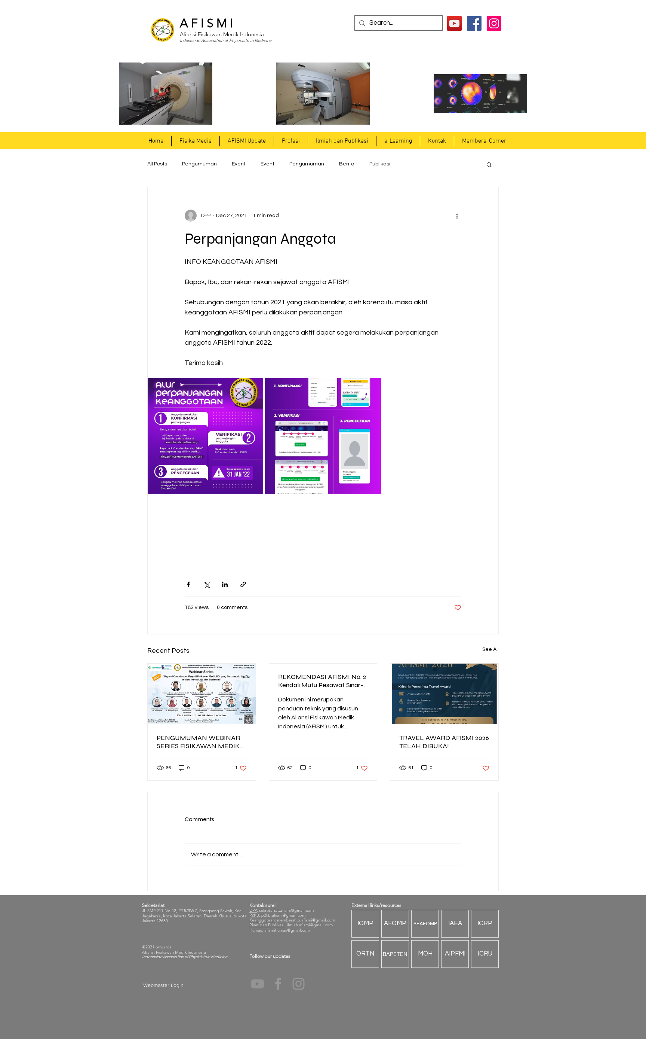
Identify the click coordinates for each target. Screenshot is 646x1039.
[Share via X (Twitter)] (206, 584)
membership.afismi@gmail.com (306, 920)
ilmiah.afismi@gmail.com (310, 924)
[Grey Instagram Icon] (298, 984)
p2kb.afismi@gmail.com (283, 915)
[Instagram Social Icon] (494, 23)
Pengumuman (199, 164)
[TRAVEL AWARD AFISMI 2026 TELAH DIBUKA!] (444, 694)
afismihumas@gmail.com (287, 930)
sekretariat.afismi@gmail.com (286, 910)
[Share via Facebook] (188, 584)
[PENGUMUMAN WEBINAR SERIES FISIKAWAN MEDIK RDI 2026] (202, 694)
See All (490, 649)
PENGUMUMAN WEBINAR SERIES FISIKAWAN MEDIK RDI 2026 (198, 742)
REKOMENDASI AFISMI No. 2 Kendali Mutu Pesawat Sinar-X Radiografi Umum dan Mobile (322, 681)
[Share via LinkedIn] (224, 584)
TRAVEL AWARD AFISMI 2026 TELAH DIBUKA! (444, 742)
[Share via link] (243, 584)
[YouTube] (454, 23)
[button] (195, 141)
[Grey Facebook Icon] (278, 984)
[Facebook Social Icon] (474, 23)
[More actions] (456, 215)
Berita (346, 164)
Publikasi (379, 164)
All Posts (157, 164)
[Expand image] (205, 436)
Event (239, 164)
